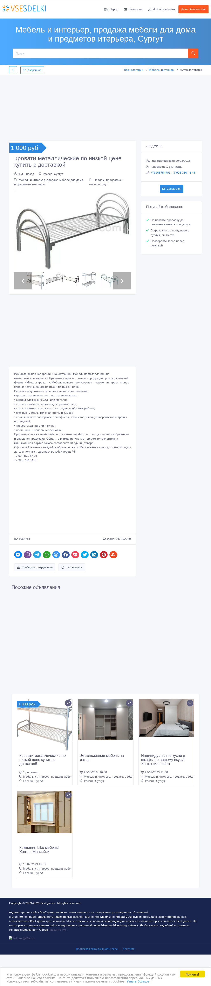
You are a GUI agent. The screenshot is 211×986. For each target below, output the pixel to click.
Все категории (133, 69)
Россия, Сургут (53, 173)
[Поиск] (193, 53)
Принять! (192, 974)
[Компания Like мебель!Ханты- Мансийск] (44, 819)
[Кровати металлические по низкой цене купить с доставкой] (44, 733)
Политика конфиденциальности (97, 956)
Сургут (114, 9)
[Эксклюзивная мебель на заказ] (105, 727)
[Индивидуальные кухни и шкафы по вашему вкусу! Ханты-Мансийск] (166, 725)
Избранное (34, 70)
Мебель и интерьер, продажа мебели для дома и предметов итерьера (71, 783)
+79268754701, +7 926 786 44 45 (173, 172)
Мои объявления (164, 9)
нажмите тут (57, 936)
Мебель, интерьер (161, 69)
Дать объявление (193, 9)
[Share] (18, 562)
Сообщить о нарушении (37, 574)
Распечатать (74, 574)
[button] (17, 233)
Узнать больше (138, 981)
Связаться (174, 188)
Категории (136, 9)
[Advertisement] (105, 106)
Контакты (129, 956)
